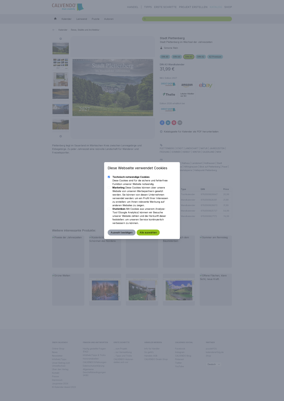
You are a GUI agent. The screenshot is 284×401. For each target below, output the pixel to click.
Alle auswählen (148, 232)
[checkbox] (109, 177)
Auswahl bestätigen (122, 232)
